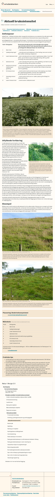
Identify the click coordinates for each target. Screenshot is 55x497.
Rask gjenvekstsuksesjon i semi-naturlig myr (19, 442)
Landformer (9, 402)
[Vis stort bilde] (51, 89)
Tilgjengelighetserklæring (24, 493)
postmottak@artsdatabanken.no (31, 486)
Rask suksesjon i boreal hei (15, 436)
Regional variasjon (11, 410)
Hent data (36, 493)
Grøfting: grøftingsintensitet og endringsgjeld (20, 417)
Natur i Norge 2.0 (5, 10)
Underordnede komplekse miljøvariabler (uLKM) (18, 397)
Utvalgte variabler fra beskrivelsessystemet (15, 11)
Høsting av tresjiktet (13, 428)
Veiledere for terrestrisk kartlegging (15, 461)
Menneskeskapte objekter (13, 407)
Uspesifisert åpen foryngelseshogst (17, 444)
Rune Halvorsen (8, 127)
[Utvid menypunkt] (51, 387)
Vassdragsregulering (13, 457)
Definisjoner (6, 30)
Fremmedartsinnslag (13, 415)
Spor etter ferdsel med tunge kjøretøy (17, 455)
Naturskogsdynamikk (13, 447)
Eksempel (26, 30)
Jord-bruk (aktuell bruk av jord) (17, 315)
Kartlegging (15, 10)
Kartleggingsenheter (11, 391)
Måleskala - (37, 29)
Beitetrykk (10, 423)
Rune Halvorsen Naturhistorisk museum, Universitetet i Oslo (17, 251)
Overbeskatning (12, 434)
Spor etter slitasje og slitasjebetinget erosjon (19, 452)
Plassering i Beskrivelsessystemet (15, 29)
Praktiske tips (35, 30)
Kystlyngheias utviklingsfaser (15, 431)
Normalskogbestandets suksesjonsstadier (19, 450)
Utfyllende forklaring (16, 30)
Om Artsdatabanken (18, 478)
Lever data (6, 495)
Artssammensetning (11, 399)
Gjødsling (10, 426)
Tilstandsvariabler (35, 11)
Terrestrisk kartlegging (28, 10)
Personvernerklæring (9, 493)
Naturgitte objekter (11, 405)
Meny (51, 4)
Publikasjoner (14, 495)
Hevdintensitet (12, 350)
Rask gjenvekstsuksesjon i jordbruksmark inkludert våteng (23, 439)
